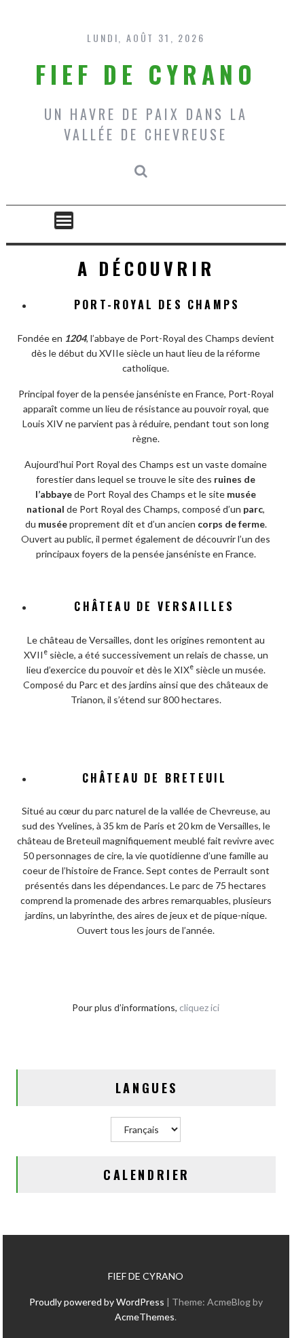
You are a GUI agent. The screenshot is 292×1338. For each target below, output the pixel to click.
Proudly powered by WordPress (96, 1301)
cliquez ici (199, 1007)
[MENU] (64, 220)
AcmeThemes (145, 1316)
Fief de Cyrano (146, 74)
